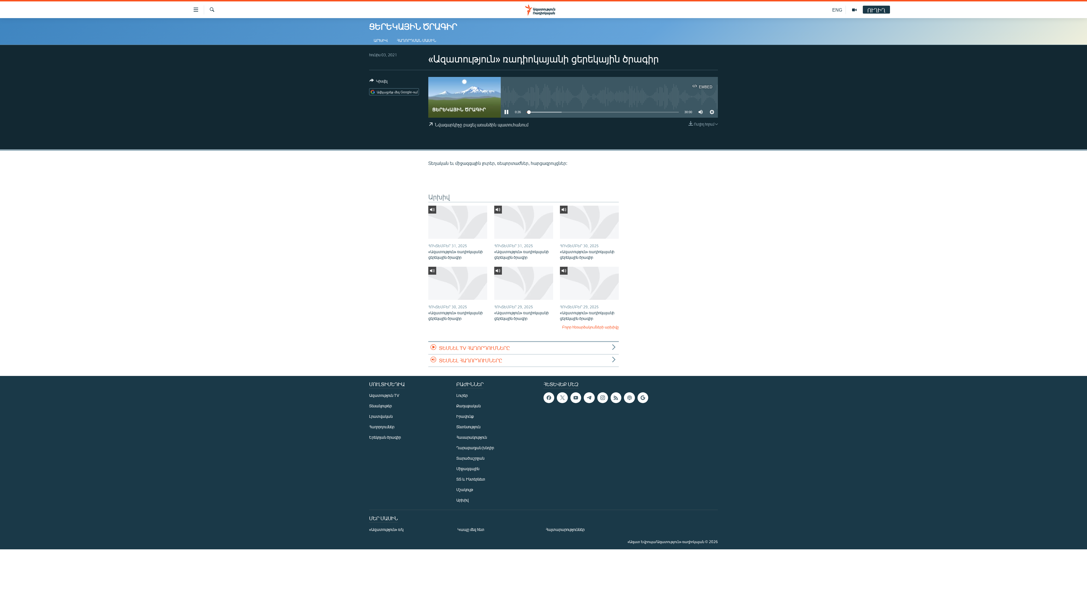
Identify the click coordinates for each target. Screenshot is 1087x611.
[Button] (378, 82)
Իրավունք (465, 416)
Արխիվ (381, 40)
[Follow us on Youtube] (575, 397)
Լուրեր (462, 395)
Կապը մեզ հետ (470, 529)
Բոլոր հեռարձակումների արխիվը (590, 327)
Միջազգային (467, 468)
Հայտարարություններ (565, 529)
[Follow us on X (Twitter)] (562, 397)
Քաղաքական (468, 405)
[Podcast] (629, 397)
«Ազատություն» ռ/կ (386, 529)
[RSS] (616, 397)
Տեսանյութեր (380, 405)
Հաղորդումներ (381, 426)
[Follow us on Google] (642, 397)
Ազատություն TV (384, 395)
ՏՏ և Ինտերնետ (470, 479)
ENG (837, 9)
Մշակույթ (464, 489)
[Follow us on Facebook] (549, 397)
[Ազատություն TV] (854, 10)
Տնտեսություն (468, 426)
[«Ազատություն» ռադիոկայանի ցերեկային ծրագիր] (457, 222)
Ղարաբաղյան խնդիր (475, 447)
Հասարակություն (471, 437)
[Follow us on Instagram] (602, 397)
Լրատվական (381, 416)
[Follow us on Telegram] (589, 397)
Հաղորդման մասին (416, 40)
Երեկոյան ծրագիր (385, 437)
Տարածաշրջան (470, 458)
